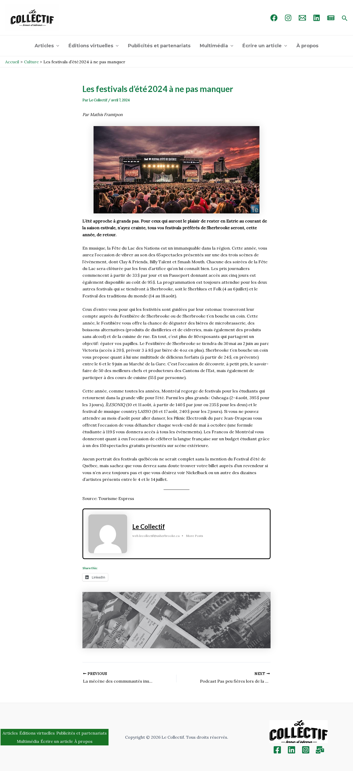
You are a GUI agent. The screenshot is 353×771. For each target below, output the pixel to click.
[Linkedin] (291, 750)
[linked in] (316, 17)
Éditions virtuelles (90, 46)
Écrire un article (262, 46)
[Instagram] (288, 17)
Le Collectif (148, 526)
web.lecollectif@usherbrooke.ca (156, 536)
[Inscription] (320, 750)
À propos (307, 46)
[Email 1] (302, 17)
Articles (44, 46)
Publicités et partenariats (159, 46)
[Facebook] (274, 17)
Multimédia (214, 46)
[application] (56, 45)
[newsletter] (330, 17)
